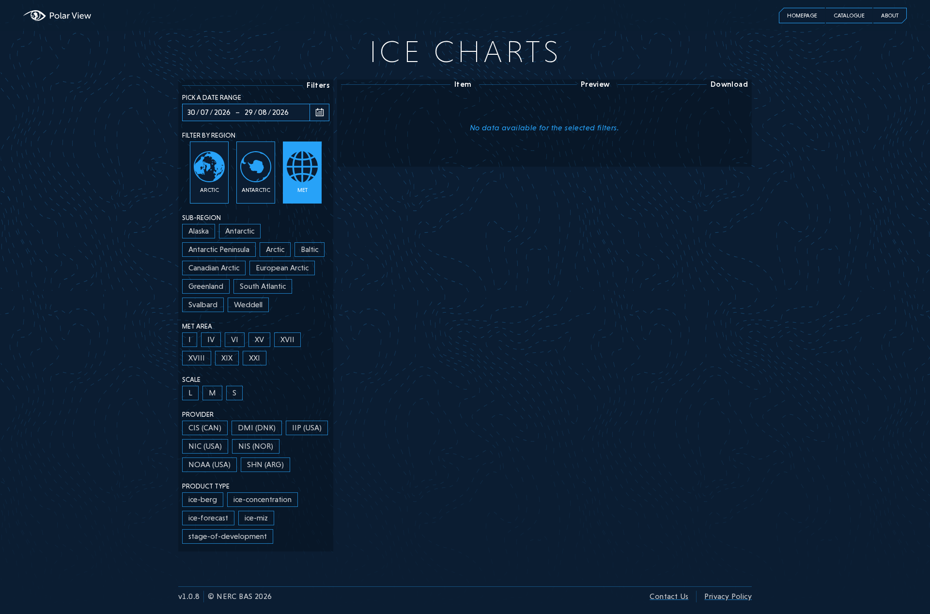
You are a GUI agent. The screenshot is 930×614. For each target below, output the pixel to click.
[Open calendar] (319, 112)
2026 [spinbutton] (222, 112)
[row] (198, 231)
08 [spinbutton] (262, 112)
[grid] (255, 268)
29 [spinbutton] (249, 112)
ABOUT (890, 15)
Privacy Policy (728, 596)
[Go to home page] (57, 15)
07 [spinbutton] (205, 112)
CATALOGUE (849, 15)
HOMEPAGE (802, 15)
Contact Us (669, 596)
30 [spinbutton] (191, 112)
